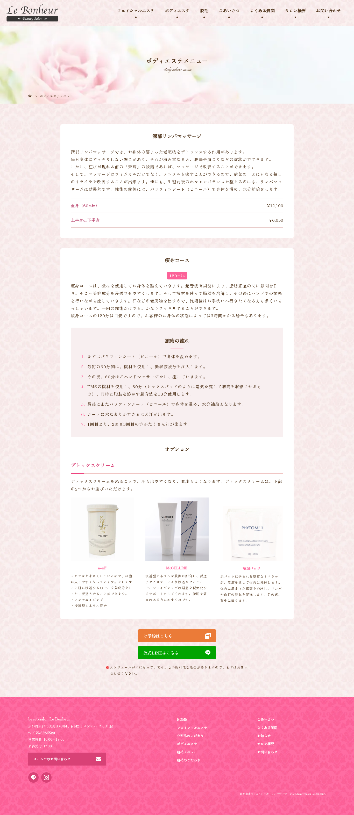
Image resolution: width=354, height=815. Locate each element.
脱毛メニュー (187, 751)
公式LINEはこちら (161, 653)
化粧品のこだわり (190, 735)
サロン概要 (295, 10)
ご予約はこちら (157, 636)
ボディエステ (187, 743)
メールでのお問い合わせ (51, 758)
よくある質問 (262, 10)
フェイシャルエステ (192, 727)
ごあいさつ (229, 10)
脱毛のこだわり (189, 760)
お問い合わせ (328, 10)
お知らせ (264, 735)
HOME (182, 719)
